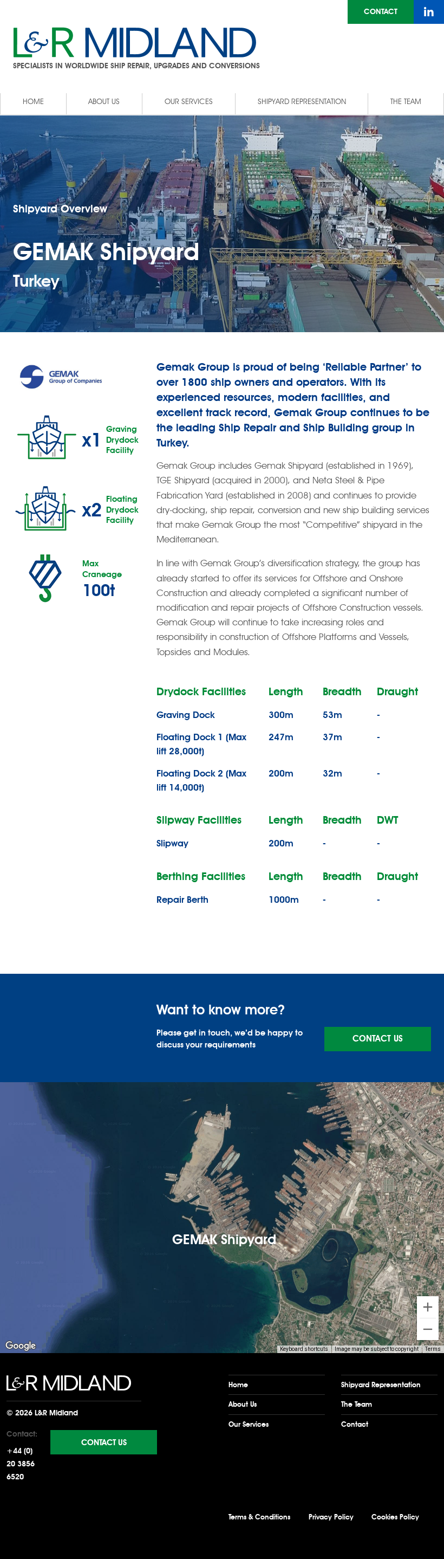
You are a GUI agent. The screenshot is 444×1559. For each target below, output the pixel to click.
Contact (380, 11)
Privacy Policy (331, 1517)
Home (33, 101)
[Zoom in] (428, 1307)
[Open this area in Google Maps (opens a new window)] (20, 1346)
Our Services (189, 101)
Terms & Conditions (259, 1517)
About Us (104, 101)
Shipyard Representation (302, 101)
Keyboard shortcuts (304, 1349)
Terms (433, 1349)
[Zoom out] (428, 1329)
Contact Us (377, 1038)
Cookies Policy (395, 1517)
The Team (405, 101)
